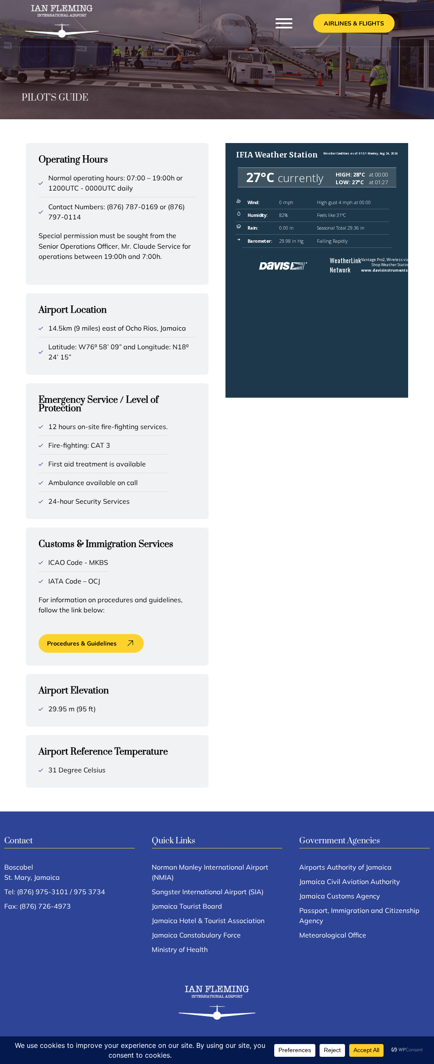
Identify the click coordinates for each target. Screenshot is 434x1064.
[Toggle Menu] (283, 23)
